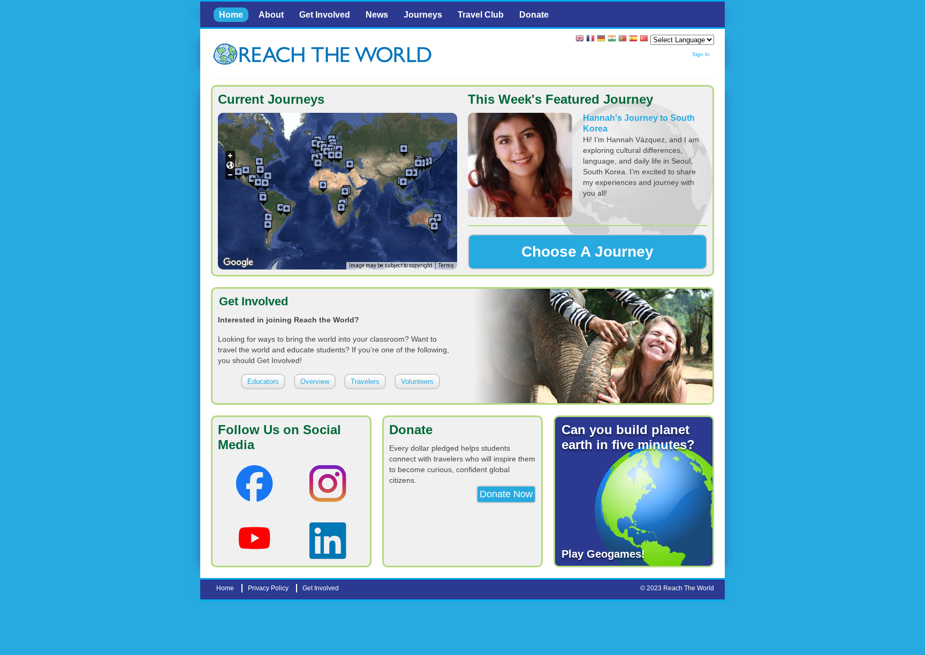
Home (231, 14)
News (377, 14)
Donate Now (506, 494)
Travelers (365, 381)
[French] (590, 39)
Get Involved (324, 14)
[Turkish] (644, 39)
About (271, 14)
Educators (263, 381)
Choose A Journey (587, 251)
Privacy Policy (268, 588)
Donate (534, 14)
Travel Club (481, 14)
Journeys (423, 14)
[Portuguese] (622, 39)
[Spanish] (633, 39)
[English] (579, 39)
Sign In (701, 54)
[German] (601, 39)
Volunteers (417, 381)
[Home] (227, 54)
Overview (314, 381)
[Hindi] (612, 39)
